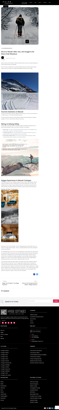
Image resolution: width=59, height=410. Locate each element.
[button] (54, 8)
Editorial (31, 2)
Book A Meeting (24, 3)
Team (3, 59)
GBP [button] (49, 2)
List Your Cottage (24, 2)
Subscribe (44, 2)
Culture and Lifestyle (7, 48)
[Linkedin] (11, 323)
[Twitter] (6, 323)
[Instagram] (8, 323)
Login (35, 2)
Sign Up (39, 2)
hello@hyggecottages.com (8, 3)
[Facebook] (3, 323)
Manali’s (7, 246)
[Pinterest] (14, 323)
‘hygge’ (11, 182)
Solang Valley (13, 251)
